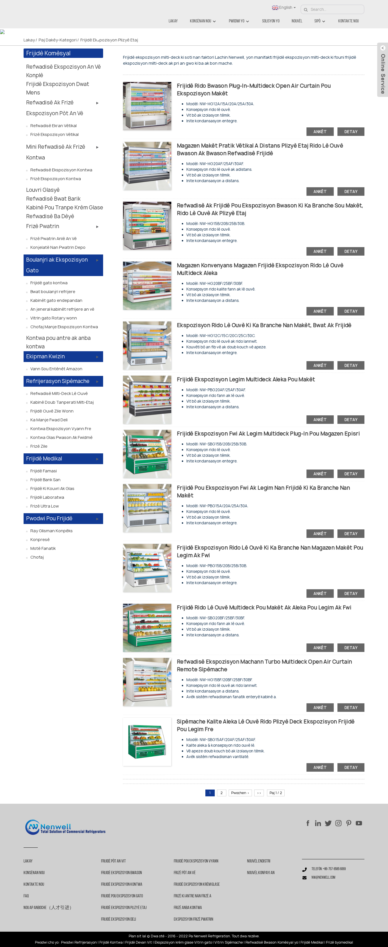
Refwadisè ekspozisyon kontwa (61, 169)
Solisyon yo (270, 21)
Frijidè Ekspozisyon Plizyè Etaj (109, 40)
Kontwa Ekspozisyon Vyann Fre (60, 428)
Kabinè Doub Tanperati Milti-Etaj (62, 402)
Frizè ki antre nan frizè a (192, 896)
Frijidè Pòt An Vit (113, 861)
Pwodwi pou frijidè (49, 518)
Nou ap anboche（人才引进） (49, 908)
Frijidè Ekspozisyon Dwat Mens (57, 88)
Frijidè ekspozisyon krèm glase (197, 884)
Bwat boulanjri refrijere (52, 291)
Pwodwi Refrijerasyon (79, 942)
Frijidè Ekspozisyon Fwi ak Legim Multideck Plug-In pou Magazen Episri (268, 433)
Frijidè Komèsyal (48, 53)
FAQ (26, 896)
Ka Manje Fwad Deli (49, 419)
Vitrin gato (203, 942)
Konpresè (40, 539)
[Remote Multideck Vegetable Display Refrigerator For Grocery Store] (147, 399)
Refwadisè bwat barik (53, 198)
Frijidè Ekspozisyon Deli (118, 919)
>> (259, 792)
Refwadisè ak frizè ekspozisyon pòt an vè (54, 108)
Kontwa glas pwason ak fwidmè (61, 437)
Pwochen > (240, 792)
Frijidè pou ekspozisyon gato (122, 896)
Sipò (317, 21)
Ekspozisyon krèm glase (174, 942)
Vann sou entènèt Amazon (56, 368)
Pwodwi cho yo (47, 942)
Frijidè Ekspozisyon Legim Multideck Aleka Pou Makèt (246, 379)
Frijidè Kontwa (111, 942)
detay (351, 131)
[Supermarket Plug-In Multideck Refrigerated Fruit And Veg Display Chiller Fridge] (147, 507)
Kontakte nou (348, 21)
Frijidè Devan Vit (138, 942)
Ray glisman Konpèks (51, 530)
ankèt (320, 131)
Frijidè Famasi (43, 471)
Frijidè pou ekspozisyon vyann (196, 861)
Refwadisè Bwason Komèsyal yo (271, 942)
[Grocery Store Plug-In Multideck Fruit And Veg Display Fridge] (147, 453)
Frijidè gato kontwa (49, 282)
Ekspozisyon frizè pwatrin (193, 919)
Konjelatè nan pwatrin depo (57, 247)
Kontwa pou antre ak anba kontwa (58, 342)
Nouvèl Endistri (258, 861)
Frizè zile (38, 446)
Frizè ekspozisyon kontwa (55, 178)
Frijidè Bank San (45, 479)
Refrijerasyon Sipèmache (57, 381)
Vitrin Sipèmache (228, 942)
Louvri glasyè (43, 189)
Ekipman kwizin (45, 356)
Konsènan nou (200, 21)
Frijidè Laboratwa (47, 497)
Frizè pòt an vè (185, 873)
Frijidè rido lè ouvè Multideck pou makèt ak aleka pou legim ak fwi (264, 607)
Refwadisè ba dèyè (50, 216)
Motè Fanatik (43, 548)
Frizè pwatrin (42, 226)
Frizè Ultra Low (44, 506)
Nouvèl (297, 21)
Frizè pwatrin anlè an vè (53, 238)
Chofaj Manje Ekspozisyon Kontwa (64, 326)
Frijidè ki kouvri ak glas (52, 488)
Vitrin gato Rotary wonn (53, 318)
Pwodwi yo (236, 21)
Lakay (173, 21)
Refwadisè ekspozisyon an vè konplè (63, 71)
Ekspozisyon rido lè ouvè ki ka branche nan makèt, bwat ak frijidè (264, 325)
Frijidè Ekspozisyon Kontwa (121, 884)
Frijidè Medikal (44, 458)
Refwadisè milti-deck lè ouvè (59, 393)
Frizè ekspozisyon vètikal (54, 134)
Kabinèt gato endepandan (56, 300)
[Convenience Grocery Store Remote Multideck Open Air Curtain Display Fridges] (147, 285)
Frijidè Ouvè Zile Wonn (52, 411)
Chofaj (37, 557)
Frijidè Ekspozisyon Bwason (121, 873)
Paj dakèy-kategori (58, 40)
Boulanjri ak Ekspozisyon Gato (57, 265)
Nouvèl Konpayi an (261, 873)
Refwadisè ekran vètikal (53, 125)
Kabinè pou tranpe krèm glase (64, 207)
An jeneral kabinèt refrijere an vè (62, 309)
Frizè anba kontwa (188, 908)
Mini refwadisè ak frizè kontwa (55, 152)
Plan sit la (137, 936)
